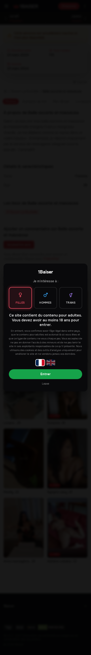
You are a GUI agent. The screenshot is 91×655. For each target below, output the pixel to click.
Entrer (45, 374)
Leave (45, 383)
